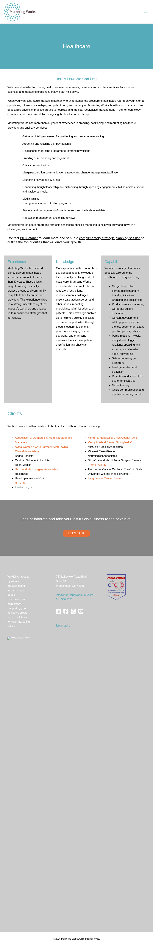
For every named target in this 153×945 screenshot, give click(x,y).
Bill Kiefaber (29, 238)
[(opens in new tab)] (116, 587)
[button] (76, 533)
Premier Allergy (97, 464)
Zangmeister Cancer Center (105, 478)
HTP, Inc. (20, 482)
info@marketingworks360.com (74, 594)
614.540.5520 (64, 599)
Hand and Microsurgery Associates (36, 469)
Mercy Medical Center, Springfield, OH (111, 442)
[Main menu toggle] (145, 12)
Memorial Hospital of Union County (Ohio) (113, 437)
